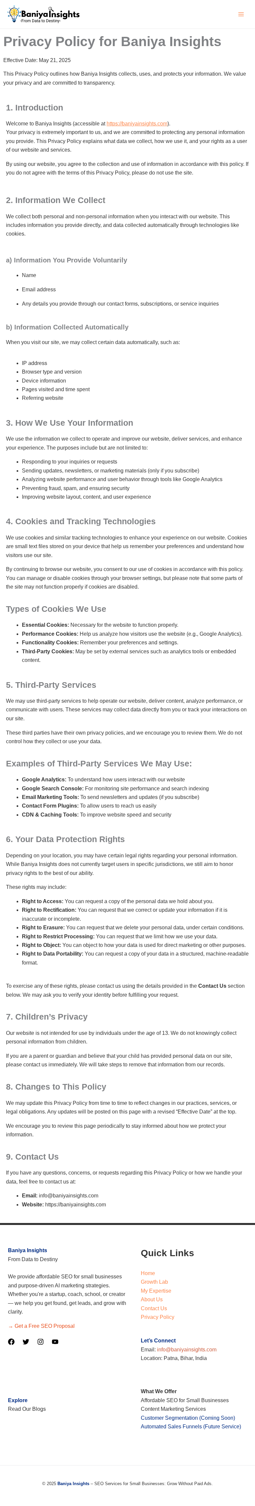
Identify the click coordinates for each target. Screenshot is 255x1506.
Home (148, 1273)
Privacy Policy (157, 1317)
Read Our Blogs (27, 1409)
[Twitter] (26, 1341)
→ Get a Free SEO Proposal (41, 1326)
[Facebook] (11, 1341)
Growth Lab (154, 1282)
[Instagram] (40, 1341)
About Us (152, 1299)
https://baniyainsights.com (137, 123)
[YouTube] (55, 1341)
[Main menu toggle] (241, 14)
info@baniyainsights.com (186, 1349)
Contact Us (154, 1308)
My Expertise (156, 1291)
